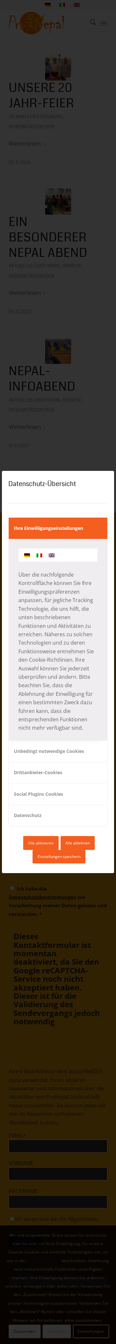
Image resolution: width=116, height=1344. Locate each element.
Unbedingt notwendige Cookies (49, 751)
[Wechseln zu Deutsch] (27, 555)
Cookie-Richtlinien (50, 659)
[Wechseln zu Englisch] (51, 555)
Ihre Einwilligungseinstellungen (48, 528)
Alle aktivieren (40, 843)
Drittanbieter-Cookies (38, 772)
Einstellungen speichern (59, 856)
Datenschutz (28, 815)
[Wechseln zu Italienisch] (39, 555)
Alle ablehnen (77, 843)
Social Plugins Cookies (38, 794)
